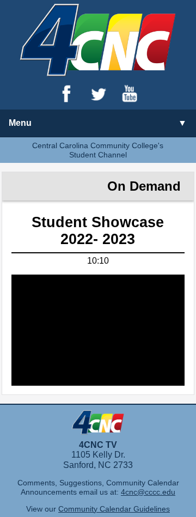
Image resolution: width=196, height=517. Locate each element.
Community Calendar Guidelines (114, 508)
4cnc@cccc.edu (148, 492)
